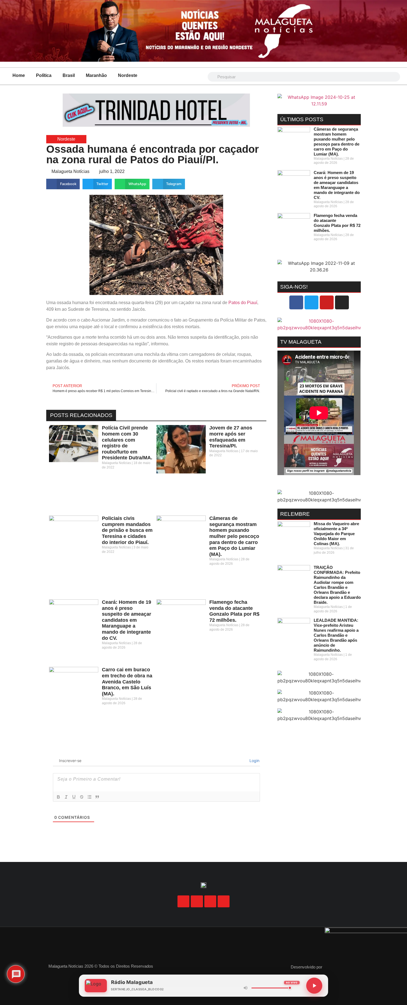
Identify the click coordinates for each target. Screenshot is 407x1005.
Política (43, 75)
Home (18, 75)
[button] (63, 184)
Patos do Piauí (242, 302)
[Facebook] (296, 302)
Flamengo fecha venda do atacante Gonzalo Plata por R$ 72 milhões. (234, 611)
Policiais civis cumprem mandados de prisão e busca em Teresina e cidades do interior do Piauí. (127, 530)
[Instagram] (342, 302)
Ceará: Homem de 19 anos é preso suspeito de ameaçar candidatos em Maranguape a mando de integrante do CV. (126, 620)
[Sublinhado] (74, 797)
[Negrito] (58, 797)
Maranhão (96, 75)
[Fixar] (82, 797)
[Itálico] (66, 797)
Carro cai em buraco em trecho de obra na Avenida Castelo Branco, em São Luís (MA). (127, 681)
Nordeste (127, 75)
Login (253, 760)
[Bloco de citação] (97, 797)
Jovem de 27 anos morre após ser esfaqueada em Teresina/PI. (230, 437)
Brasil (69, 75)
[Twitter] (311, 302)
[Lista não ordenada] (89, 797)
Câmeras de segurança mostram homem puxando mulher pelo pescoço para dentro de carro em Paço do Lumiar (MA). (234, 536)
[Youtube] (327, 302)
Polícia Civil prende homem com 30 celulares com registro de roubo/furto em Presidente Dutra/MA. (127, 442)
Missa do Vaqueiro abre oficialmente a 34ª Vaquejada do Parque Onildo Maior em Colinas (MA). (336, 533)
